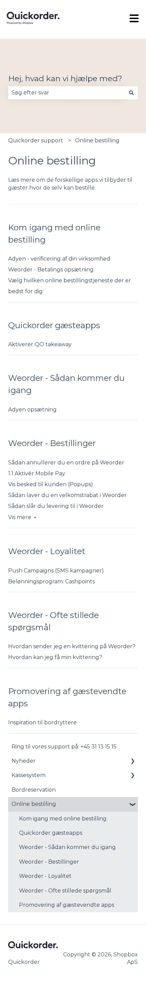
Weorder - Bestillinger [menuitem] (49, 862)
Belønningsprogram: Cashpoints (51, 581)
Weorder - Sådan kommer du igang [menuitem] (67, 847)
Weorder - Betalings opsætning (51, 269)
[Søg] (131, 92)
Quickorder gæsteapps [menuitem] (50, 833)
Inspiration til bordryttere (42, 722)
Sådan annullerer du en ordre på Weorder (66, 462)
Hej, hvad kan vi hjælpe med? (65, 78)
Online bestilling (97, 140)
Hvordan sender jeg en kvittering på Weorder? (71, 646)
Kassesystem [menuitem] (28, 775)
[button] (132, 761)
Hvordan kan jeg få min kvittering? (55, 657)
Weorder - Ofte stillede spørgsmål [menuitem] (65, 890)
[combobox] (66, 92)
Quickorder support (35, 140)
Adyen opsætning (32, 409)
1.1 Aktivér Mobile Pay (36, 473)
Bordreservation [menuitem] (34, 789)
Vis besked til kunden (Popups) (50, 484)
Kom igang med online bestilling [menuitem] (63, 818)
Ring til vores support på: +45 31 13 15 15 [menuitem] (64, 746)
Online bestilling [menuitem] (34, 804)
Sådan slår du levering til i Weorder (56, 506)
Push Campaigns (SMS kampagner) (56, 570)
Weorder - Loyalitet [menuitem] (45, 876)
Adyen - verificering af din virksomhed (59, 258)
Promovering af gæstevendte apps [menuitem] (66, 905)
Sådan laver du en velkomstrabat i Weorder (67, 495)
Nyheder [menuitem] (24, 761)
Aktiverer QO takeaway (40, 344)
